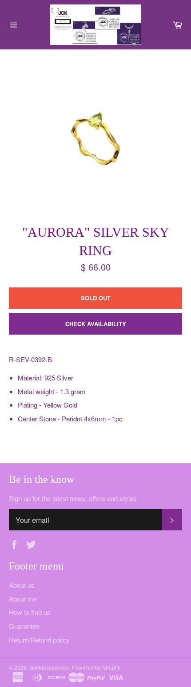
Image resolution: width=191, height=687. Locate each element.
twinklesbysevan (49, 667)
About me (23, 598)
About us (22, 585)
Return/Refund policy (39, 639)
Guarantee (24, 625)
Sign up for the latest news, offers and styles (73, 498)
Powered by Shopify (96, 667)
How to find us (30, 612)
